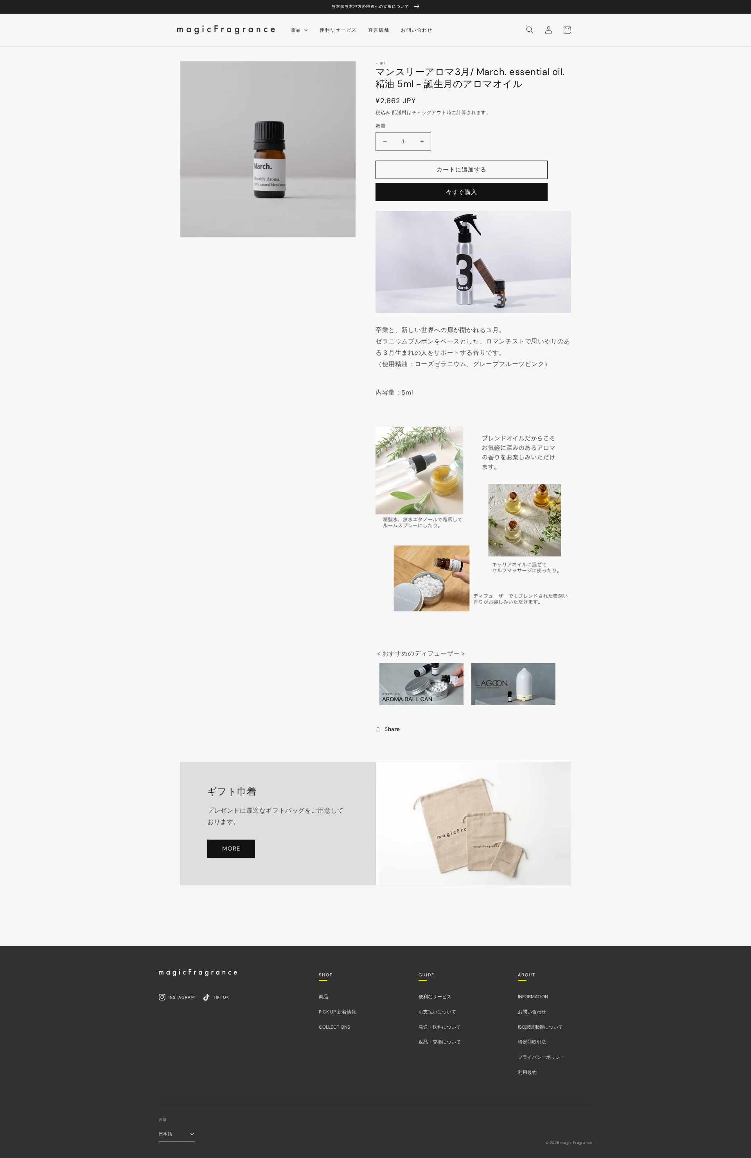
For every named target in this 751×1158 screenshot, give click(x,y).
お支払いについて (437, 1012)
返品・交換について (440, 1042)
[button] (529, 30)
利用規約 (527, 1072)
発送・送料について (440, 1027)
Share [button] (392, 729)
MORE (231, 848)
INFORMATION (533, 997)
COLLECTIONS (334, 1027)
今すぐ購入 (461, 192)
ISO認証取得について (540, 1027)
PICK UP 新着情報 (337, 1012)
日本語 (165, 1134)
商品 (323, 997)
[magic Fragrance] (198, 972)
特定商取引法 (532, 1042)
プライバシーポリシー (541, 1057)
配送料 (399, 112)
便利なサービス (435, 997)
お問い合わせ (532, 1012)
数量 (381, 126)
